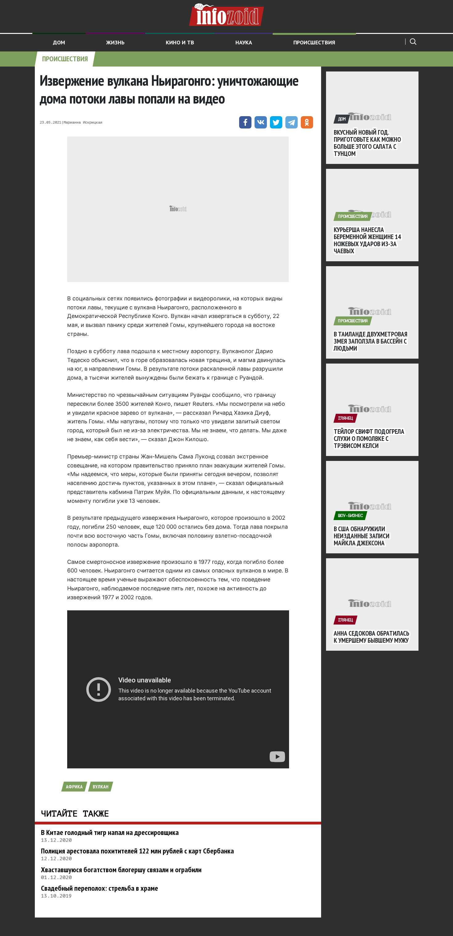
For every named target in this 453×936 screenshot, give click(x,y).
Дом (59, 42)
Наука (243, 42)
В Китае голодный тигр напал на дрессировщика (110, 832)
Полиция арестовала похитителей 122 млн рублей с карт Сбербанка (137, 851)
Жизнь (115, 42)
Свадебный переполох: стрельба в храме (99, 888)
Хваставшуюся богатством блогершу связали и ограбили (121, 869)
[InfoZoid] (226, 13)
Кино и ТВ (180, 42)
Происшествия (314, 42)
